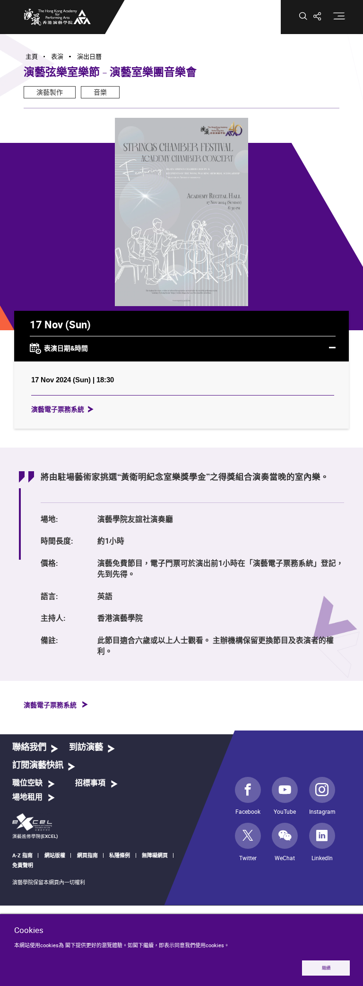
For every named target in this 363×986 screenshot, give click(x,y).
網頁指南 (87, 855)
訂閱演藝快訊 (37, 765)
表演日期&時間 (66, 347)
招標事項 (90, 783)
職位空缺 (27, 783)
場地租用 (27, 797)
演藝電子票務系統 (57, 409)
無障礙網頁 (155, 855)
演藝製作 (49, 92)
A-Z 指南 (22, 855)
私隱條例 (119, 855)
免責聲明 (22, 865)
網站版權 (54, 855)
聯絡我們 (29, 747)
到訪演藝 (86, 747)
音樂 (100, 92)
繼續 (326, 968)
